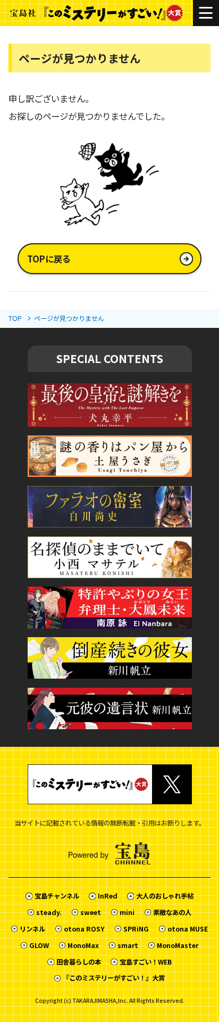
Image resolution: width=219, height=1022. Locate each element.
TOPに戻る (49, 258)
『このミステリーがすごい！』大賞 (114, 978)
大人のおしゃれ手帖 (164, 896)
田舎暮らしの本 (78, 962)
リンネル (32, 929)
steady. (49, 912)
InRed (107, 896)
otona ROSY (84, 929)
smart (127, 945)
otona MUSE (187, 929)
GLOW (39, 945)
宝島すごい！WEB (145, 962)
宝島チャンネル (57, 896)
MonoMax (83, 945)
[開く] (206, 13)
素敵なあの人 (172, 912)
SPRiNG (136, 929)
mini (127, 912)
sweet (90, 912)
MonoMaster (177, 945)
